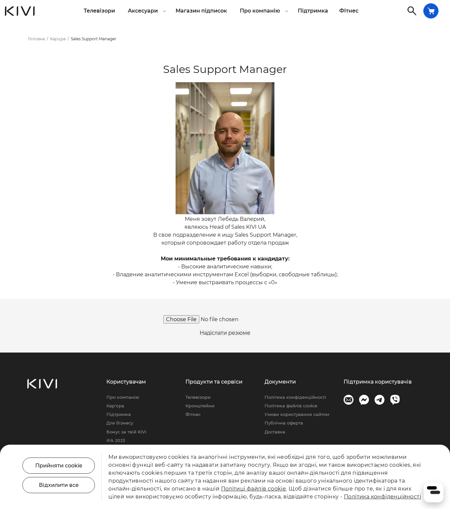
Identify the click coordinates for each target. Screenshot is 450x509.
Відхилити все (59, 485)
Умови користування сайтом (297, 414)
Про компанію (122, 397)
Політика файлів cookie (291, 405)
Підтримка (313, 11)
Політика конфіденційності (295, 397)
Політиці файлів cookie (253, 489)
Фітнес (348, 11)
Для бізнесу (119, 423)
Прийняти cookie (58, 465)
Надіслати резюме (225, 333)
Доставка (275, 431)
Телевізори (99, 11)
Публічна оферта (284, 423)
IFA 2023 (115, 440)
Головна (36, 38)
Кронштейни (199, 405)
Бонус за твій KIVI (126, 431)
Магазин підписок (201, 11)
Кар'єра (58, 38)
